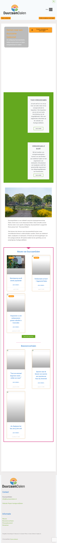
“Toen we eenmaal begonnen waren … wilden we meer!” (16, 375)
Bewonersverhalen (8, 521)
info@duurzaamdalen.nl (9, 499)
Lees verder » (16, 284)
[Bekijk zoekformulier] (53, 1)
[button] (28, 336)
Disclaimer (5, 525)
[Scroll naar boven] (54, 538)
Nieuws (4, 519)
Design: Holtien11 (14, 539)
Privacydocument (7, 523)
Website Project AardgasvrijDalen (12, 503)
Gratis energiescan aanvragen (47, 18)
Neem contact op (6, 18)
